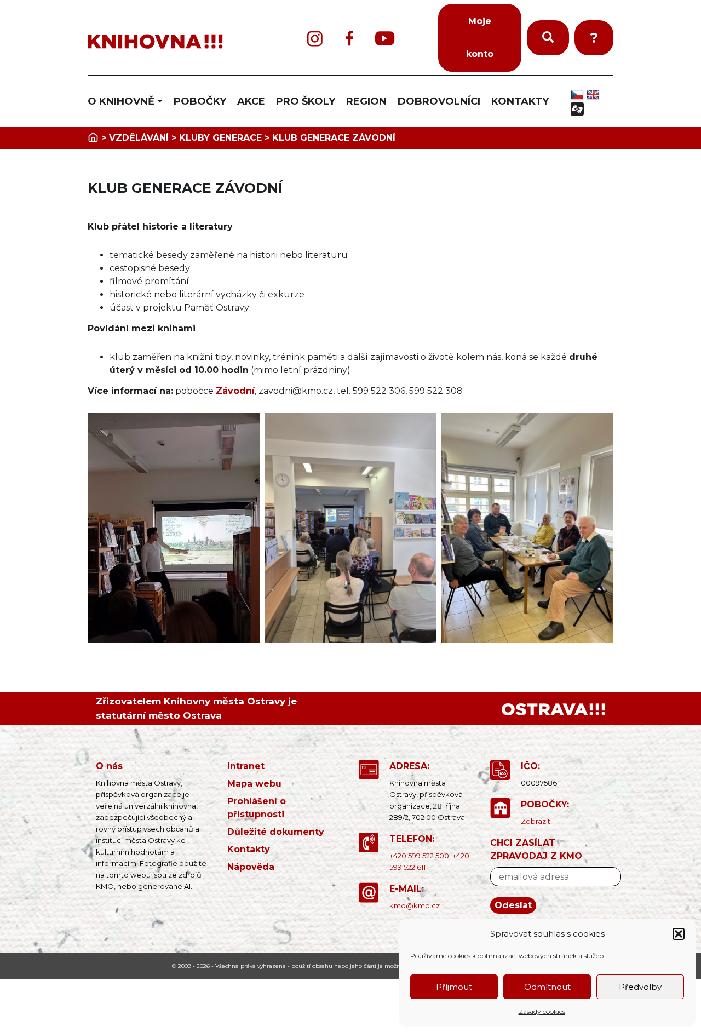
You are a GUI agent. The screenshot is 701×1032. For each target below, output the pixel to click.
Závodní (235, 391)
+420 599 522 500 (419, 855)
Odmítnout (547, 987)
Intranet (246, 766)
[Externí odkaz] (553, 708)
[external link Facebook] (349, 38)
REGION (366, 101)
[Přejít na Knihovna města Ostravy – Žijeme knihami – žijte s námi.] (93, 138)
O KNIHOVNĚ (121, 101)
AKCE (251, 101)
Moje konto (479, 37)
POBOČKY (200, 101)
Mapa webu (254, 783)
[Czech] (579, 95)
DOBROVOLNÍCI (439, 101)
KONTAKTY (520, 101)
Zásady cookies (542, 1011)
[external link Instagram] (315, 38)
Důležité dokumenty (275, 832)
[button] (678, 933)
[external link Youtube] (385, 38)
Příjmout (454, 987)
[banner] (175, 41)
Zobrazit (535, 821)
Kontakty (248, 849)
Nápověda (250, 867)
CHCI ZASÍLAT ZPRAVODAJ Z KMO (536, 849)
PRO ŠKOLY (305, 101)
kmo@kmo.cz (414, 905)
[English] (594, 95)
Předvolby (640, 987)
